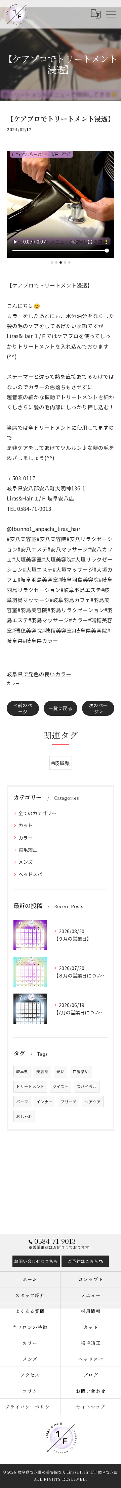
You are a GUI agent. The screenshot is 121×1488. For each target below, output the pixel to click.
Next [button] (107, 207)
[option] (60, 204)
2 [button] (56, 262)
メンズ (25, 861)
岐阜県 (22, 1071)
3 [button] (60, 262)
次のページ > (98, 708)
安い (60, 1071)
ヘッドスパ (30, 874)
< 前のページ (23, 708)
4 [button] (65, 262)
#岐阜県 (60, 762)
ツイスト (60, 1086)
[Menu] (110, 14)
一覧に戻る (60, 708)
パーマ (22, 1101)
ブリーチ (69, 1101)
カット (25, 825)
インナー (44, 1101)
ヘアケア (93, 1101)
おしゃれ (24, 1116)
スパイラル (87, 1086)
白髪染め (81, 1071)
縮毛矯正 (27, 849)
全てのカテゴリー (37, 813)
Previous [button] (13, 207)
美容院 (42, 1071)
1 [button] (52, 262)
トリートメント (30, 1086)
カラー (13, 683)
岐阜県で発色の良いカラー (39, 674)
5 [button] (69, 262)
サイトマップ (91, 1406)
